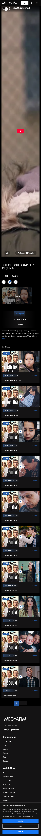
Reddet (20, 832)
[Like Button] (9, 282)
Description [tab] (20, 314)
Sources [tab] (20, 325)
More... (3, 339)
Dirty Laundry (7, 780)
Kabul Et (20, 821)
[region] (20, 819)
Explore (5, 753)
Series (5, 745)
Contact (5, 761)
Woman (5, 800)
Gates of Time (8, 776)
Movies (5, 749)
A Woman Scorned (9, 792)
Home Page (7, 741)
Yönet (20, 826)
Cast (4, 757)
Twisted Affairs (8, 788)
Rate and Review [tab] (20, 319)
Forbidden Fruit (8, 796)
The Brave (6, 784)
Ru (4, 772)
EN (24, 3)
